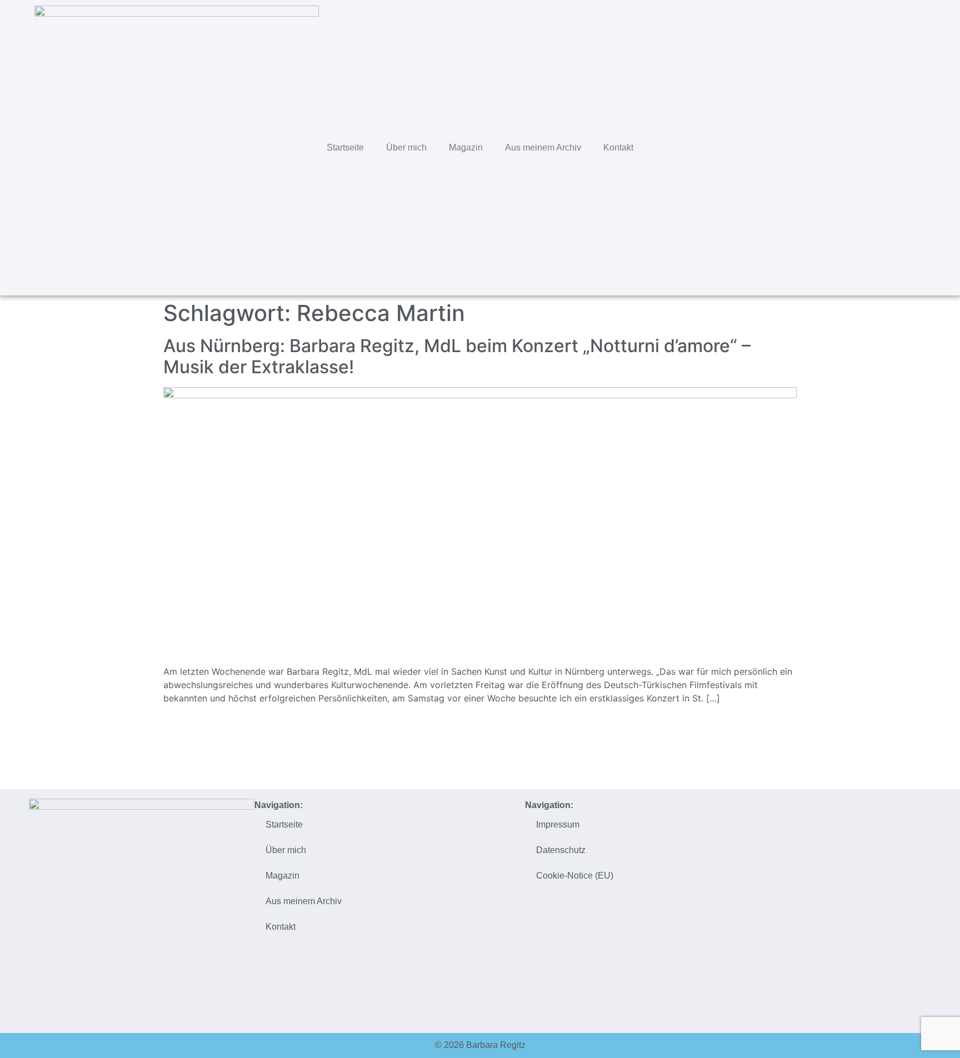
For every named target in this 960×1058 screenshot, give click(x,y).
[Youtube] (925, 146)
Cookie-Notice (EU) (574, 875)
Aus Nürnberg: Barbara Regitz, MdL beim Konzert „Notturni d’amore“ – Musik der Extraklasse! (457, 356)
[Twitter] (855, 146)
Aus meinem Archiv (543, 147)
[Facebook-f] (878, 146)
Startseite (345, 147)
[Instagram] (902, 146)
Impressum (557, 824)
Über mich (406, 147)
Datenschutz (561, 850)
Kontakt (618, 147)
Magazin (466, 147)
